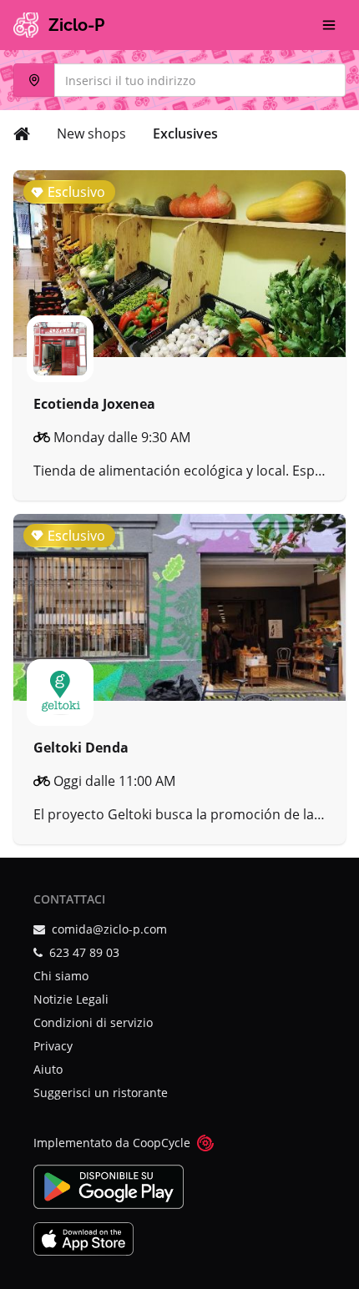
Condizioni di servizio (93, 1022)
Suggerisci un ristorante (100, 1092)
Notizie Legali (71, 999)
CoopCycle (161, 1143)
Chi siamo (60, 976)
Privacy (53, 1046)
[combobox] (179, 80)
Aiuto (48, 1069)
